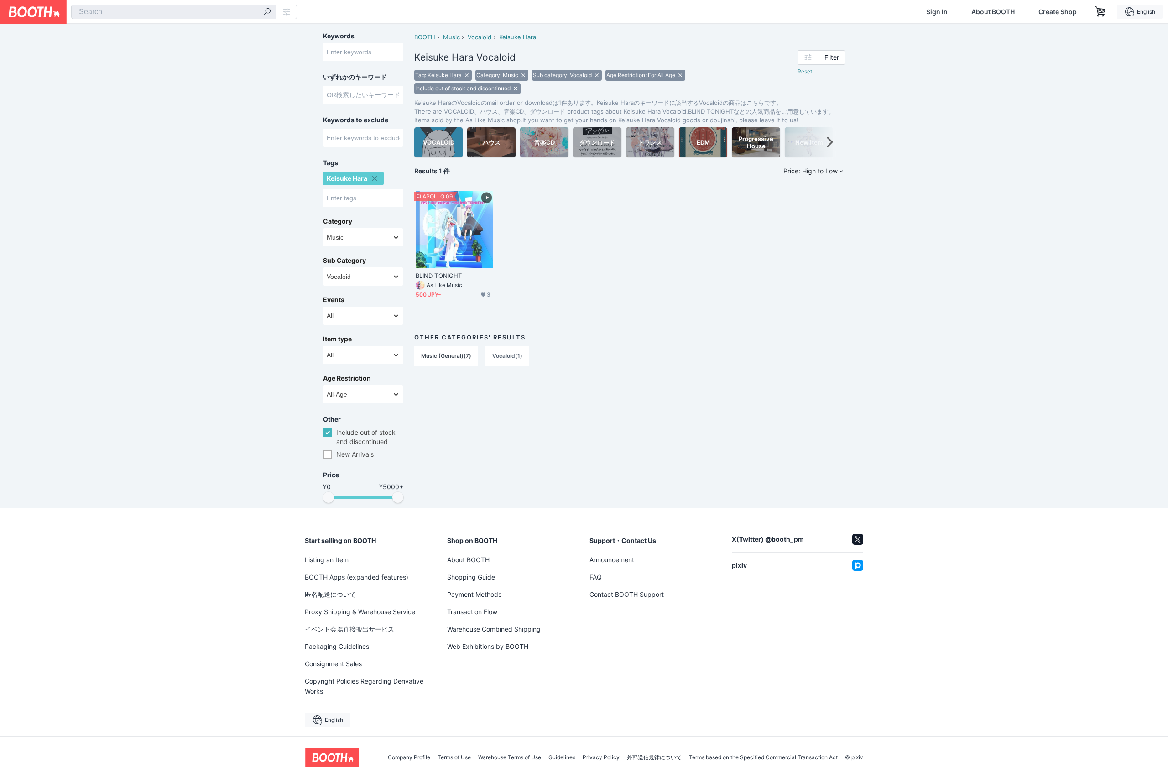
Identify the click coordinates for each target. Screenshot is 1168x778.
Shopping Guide (471, 577)
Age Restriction (347, 378)
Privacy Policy (601, 757)
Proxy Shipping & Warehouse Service (360, 612)
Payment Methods (474, 594)
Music (451, 37)
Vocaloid (479, 37)
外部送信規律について (654, 757)
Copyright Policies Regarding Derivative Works (364, 686)
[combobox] (173, 12)
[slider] (328, 497)
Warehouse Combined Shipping (494, 629)
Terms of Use (454, 757)
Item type (337, 339)
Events (333, 300)
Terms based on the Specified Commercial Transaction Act (763, 757)
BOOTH (424, 37)
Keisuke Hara (517, 37)
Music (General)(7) (446, 355)
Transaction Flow (472, 612)
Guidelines (561, 757)
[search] (267, 12)
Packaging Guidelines (337, 646)
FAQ (595, 577)
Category (337, 221)
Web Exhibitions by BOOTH (487, 646)
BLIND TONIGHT (439, 275)
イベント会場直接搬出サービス (349, 629)
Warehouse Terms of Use (509, 757)
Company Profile (409, 757)
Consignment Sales (333, 664)
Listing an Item (327, 560)
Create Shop (1057, 12)
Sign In (937, 12)
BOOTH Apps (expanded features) (356, 577)
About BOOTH (993, 12)
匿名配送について (330, 594)
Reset (805, 71)
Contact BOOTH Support (626, 594)
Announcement (611, 560)
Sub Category (344, 260)
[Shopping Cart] (1100, 12)
